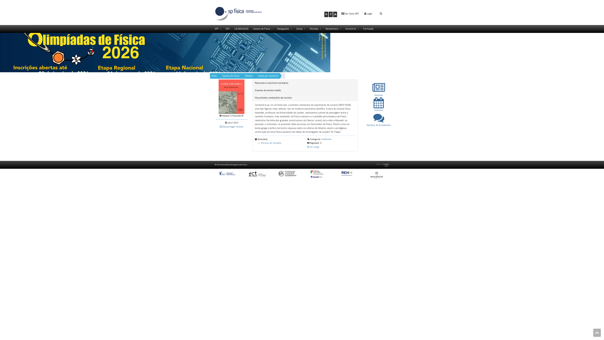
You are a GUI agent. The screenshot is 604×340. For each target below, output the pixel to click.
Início (214, 75)
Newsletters (332, 28)
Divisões (314, 28)
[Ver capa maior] (231, 96)
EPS (228, 28)
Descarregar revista (232, 126)
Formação (368, 28)
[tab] (305, 83)
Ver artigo (314, 147)
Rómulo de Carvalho (271, 143)
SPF (217, 28)
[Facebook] (331, 14)
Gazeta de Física (261, 28)
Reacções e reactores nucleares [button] (271, 82)
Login (369, 13)
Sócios (299, 28)
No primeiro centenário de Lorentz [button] (273, 97)
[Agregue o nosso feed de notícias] (326, 14)
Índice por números (268, 75)
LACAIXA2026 (241, 28)
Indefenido (326, 139)
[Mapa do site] (335, 14)
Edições (249, 75)
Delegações (283, 28)
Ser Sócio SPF (351, 13)
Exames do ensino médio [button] (268, 90)
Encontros (351, 28)
